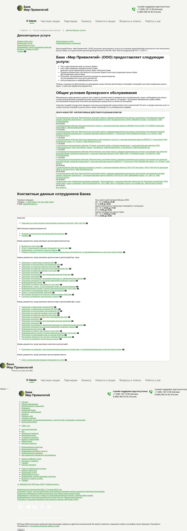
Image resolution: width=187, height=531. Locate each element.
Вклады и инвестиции (30, 439)
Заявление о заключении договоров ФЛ (37, 307)
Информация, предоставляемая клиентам (34, 47)
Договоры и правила (30, 461)
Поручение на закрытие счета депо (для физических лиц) (44, 317)
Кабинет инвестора (25, 41)
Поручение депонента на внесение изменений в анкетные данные (48, 280)
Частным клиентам (29, 429)
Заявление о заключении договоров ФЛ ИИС (40, 309)
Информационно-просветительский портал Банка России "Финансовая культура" (49, 497)
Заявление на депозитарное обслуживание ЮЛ (41, 264)
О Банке (25, 402)
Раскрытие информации (31, 412)
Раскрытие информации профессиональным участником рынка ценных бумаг (48, 493)
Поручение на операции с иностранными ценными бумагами (46, 274)
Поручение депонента (30, 272)
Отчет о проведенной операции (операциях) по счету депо (45, 248)
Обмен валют (27, 441)
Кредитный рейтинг (29, 422)
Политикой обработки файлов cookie (44, 526)
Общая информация (30, 404)
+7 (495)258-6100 (24, 484)
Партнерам (70, 21)
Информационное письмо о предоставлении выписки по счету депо (49, 288)
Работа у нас (153, 21)
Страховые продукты (30, 437)
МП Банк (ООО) (38, 484)
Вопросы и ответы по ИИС (28, 49)
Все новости (61, 187)
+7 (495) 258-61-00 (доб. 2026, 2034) (39, 202)
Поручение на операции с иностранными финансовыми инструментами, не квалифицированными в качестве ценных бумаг (72, 349)
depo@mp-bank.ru (30, 204)
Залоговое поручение (30, 276)
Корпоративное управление (33, 406)
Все (23, 431)
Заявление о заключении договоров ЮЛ (38, 262)
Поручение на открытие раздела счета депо (39, 266)
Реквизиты (26, 408)
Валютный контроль (30, 449)
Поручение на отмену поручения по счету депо (40, 284)
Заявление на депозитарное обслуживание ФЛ (40, 311)
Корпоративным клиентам (32, 447)
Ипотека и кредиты (29, 443)
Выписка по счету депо (31, 246)
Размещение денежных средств (34, 451)
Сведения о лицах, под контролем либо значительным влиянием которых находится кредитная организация (61, 491)
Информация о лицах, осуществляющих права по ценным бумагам (49, 286)
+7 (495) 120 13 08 (145, 9)
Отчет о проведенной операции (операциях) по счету (43, 360)
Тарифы (20, 51)
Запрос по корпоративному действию (37, 292)
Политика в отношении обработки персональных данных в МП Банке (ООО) (47, 499)
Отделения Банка (28, 410)
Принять (20, 530)
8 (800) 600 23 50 (145, 11)
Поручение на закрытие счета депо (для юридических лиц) (45, 268)
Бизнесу (86, 21)
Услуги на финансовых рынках (34, 468)
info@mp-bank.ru (52, 484)
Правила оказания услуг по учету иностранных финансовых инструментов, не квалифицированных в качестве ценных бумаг (72, 252)
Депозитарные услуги (26, 45)
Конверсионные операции (32, 453)
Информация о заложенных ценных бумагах (39, 250)
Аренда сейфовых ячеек (31, 458)
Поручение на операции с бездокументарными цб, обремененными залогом (52, 278)
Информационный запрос (32, 282)
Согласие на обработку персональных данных (40, 296)
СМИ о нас (26, 425)
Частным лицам (50, 21)
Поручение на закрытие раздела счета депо (39, 270)
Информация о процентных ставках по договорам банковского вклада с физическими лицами (55, 495)
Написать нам (27, 416)
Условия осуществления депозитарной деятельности (43, 233)
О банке (31, 21)
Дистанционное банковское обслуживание (39, 455)
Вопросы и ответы (130, 21)
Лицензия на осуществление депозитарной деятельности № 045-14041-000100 (53, 223)
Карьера (25, 414)
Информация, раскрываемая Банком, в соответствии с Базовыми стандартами (53, 420)
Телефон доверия (29, 418)
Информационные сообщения (68, 43)
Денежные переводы (30, 433)
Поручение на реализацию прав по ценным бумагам (43, 290)
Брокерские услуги (24, 43)
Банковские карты (29, 435)
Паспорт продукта (29, 464)
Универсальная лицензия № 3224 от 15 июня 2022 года (39, 489)
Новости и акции (105, 21)
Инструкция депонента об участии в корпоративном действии (46, 294)
